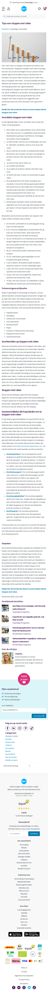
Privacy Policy (24, 979)
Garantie (24, 896)
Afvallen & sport (11, 760)
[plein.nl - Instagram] (19, 728)
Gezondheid (10, 754)
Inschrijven (38, 716)
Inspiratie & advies (24, 928)
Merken (24, 925)
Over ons (24, 922)
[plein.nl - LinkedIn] (13, 728)
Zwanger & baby (11, 736)
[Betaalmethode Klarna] (16, 961)
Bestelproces (24, 888)
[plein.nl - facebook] (7, 728)
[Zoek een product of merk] (4, 16)
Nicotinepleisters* (13, 454)
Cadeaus (8, 745)
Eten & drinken (11, 757)
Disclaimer (24, 983)
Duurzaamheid (24, 900)
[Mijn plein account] (8, 8)
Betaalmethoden (24, 881)
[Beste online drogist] (39, 954)
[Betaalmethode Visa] (24, 961)
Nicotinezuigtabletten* (15, 496)
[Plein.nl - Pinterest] (25, 728)
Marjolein (5, 29)
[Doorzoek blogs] (29, 766)
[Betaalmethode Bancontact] (41, 961)
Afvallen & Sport (24, 868)
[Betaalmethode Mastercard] (30, 961)
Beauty (8, 751)
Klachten (24, 894)
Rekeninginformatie (24, 885)
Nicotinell (25, 446)
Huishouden (10, 742)
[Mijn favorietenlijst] (39, 8)
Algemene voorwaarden (24, 975)
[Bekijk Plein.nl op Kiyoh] (30, 947)
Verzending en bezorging (24, 879)
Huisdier (8, 739)
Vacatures (24, 919)
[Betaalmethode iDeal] (35, 961)
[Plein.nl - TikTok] (31, 728)
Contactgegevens (24, 910)
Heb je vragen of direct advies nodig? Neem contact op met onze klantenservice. (24, 788)
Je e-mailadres (7, 705)
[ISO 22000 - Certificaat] (32, 954)
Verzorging (9, 748)
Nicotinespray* (12, 511)
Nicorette (17, 446)
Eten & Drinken (24, 853)
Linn (40, 446)
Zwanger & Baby (24, 856)
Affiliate (24, 916)
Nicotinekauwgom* (14, 472)
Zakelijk (24, 913)
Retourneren (24, 891)
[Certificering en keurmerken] (22, 954)
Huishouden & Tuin (24, 862)
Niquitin (33, 446)
